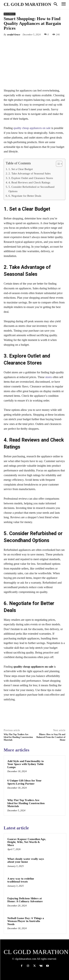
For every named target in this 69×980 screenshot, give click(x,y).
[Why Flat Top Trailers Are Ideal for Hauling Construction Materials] (54, 805)
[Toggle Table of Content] (57, 164)
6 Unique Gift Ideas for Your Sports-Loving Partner (24, 782)
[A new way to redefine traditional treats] (55, 883)
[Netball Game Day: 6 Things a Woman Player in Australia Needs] (55, 923)
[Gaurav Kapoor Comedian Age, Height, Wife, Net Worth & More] (55, 844)
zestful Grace (13, 34)
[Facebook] (19, 43)
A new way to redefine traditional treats (20, 880)
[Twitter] (27, 43)
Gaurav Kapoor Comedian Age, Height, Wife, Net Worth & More (26, 842)
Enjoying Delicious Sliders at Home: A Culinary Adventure (25, 900)
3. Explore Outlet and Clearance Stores (30, 178)
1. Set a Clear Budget (20, 169)
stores (48, 377)
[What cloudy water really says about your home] (55, 864)
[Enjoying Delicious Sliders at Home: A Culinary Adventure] (55, 903)
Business (9, 14)
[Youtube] (47, 966)
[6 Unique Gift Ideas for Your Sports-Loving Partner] (54, 785)
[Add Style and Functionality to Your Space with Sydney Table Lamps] (54, 766)
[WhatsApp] (44, 43)
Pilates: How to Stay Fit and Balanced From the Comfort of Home (50, 737)
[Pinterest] (36, 43)
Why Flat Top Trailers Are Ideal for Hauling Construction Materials (18, 737)
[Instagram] (28, 966)
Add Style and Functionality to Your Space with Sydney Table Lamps (25, 764)
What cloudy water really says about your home (25, 860)
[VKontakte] (41, 966)
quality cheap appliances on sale (32, 128)
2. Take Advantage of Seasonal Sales (29, 173)
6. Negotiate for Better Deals (24, 195)
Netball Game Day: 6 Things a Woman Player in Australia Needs (25, 921)
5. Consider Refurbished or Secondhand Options (31, 189)
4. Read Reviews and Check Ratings (29, 182)
